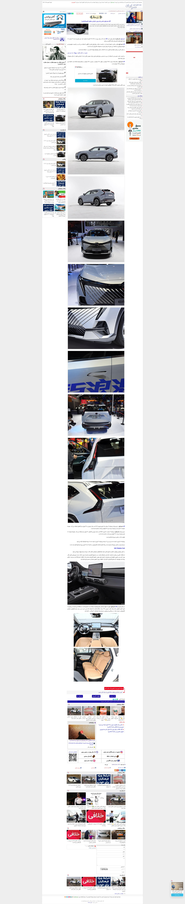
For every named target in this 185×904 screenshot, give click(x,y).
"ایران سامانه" (90, 902)
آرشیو (133, 2)
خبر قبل (80, 696)
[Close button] (182, 881)
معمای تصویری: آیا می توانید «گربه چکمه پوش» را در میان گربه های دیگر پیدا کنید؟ (134, 102)
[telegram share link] (71, 13)
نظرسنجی (127, 2)
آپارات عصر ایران (88, 761)
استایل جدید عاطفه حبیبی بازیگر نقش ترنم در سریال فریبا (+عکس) (134, 89)
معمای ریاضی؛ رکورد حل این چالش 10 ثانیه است (134, 114)
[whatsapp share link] (72, 13)
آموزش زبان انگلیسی (111, 761)
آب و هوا (123, 2)
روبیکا (75, 53)
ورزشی (100, 2)
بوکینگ (90, 848)
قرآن (85, 2)
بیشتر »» (129, 11)
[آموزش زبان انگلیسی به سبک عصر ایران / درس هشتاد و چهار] (134, 38)
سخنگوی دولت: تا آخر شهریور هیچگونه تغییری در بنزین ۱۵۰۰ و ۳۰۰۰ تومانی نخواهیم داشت (135, 25)
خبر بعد (112, 696)
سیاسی (109, 2)
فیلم (80, 2)
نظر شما (123, 845)
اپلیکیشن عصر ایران (73, 752)
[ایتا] (115, 770)
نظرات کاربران (96, 696)
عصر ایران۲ (112, 897)
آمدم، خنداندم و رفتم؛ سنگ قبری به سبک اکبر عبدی (115, 11)
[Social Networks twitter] (115, 699)
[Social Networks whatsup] (117, 699)
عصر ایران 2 (77, 2)
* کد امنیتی (123, 866)
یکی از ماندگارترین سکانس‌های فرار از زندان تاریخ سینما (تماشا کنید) (82, 740)
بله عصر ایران (70, 53)
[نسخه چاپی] (99, 13)
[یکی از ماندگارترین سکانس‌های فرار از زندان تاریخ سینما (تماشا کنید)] (82, 732)
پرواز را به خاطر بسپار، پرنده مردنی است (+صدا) (52, 38)
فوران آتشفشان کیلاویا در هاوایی (135, 28)
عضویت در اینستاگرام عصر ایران (111, 752)
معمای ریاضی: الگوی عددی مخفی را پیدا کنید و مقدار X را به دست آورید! (135, 108)
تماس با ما (136, 2)
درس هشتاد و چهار (138, 45)
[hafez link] (96, 17)
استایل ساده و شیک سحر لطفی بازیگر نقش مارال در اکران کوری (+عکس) (134, 92)
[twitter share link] (67, 13)
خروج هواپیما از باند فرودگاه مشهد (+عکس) (55, 73)
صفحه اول (140, 2)
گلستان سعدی (88, 756)
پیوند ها (116, 2)
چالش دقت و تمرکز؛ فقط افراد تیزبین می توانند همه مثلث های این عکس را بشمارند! (134, 98)
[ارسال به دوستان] (100, 13)
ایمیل (124, 851)
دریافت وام (85, 80)
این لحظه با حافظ (111, 756)
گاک (124, 62)
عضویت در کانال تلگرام (82, 53)
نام (124, 847)
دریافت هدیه (177, 895)
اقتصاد (106, 2)
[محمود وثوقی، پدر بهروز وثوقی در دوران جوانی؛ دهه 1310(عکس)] (54, 53)
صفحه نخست (123, 13)
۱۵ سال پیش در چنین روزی (88, 752)
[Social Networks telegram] (113, 699)
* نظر (124, 856)
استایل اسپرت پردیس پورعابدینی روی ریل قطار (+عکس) (134, 86)
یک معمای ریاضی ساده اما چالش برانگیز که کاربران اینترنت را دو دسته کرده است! (134, 105)
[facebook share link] (69, 13)
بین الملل (97, 2)
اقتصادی (119, 13)
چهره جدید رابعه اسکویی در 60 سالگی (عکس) (135, 80)
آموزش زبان (73, 2)
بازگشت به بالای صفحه (119, 893)
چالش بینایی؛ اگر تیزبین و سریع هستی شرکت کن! (135, 111)
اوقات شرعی (120, 2)
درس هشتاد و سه (138, 47)
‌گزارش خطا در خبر (79, 13)
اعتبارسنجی (94, 848)
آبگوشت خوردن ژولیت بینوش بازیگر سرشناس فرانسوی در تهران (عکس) (135, 83)
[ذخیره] (101, 13)
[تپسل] (75, 67)
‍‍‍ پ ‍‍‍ (104, 13)
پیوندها (92, 897)
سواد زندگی (112, 2)
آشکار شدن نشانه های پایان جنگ (57, 76)
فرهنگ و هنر (93, 2)
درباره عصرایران (106, 897)
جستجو (130, 2)
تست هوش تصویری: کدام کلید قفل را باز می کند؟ (134, 117)
